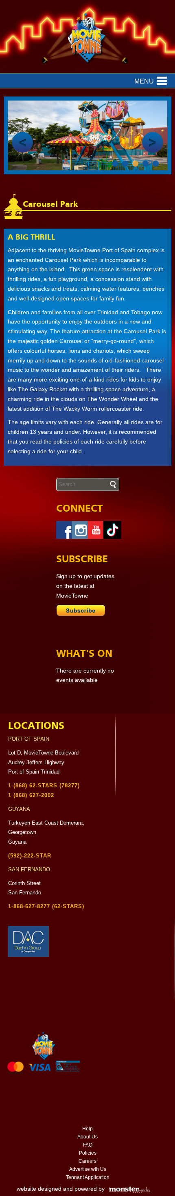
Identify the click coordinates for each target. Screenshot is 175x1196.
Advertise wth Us (87, 1169)
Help (87, 1129)
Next (152, 142)
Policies (87, 1153)
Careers (87, 1161)
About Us (87, 1137)
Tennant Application (87, 1177)
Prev (22, 142)
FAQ (87, 1145)
